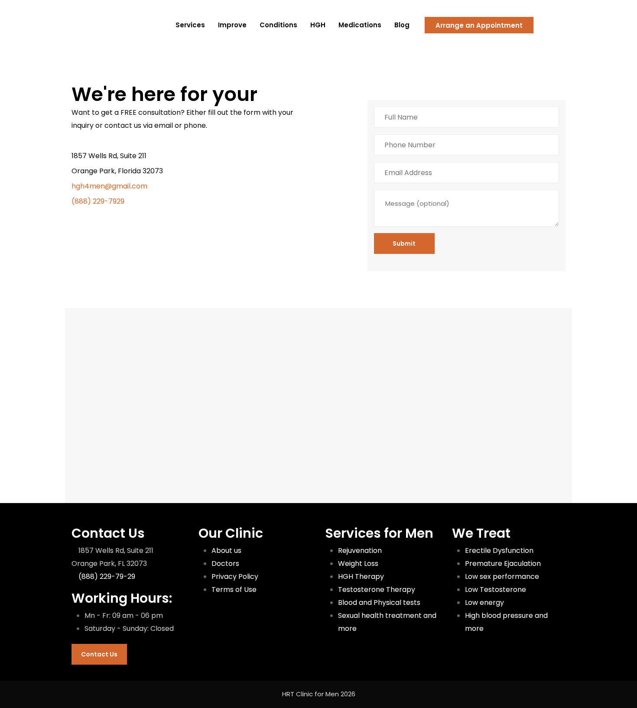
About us (226, 550)
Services (190, 24)
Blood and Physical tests (379, 602)
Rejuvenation (360, 550)
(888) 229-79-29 (106, 576)
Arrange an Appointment (479, 25)
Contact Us (99, 654)
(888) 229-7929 (98, 201)
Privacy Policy (234, 576)
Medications (359, 24)
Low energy (484, 602)
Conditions (278, 24)
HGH (317, 24)
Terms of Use (234, 589)
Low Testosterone (495, 589)
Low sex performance (502, 576)
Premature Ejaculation (503, 563)
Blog (402, 24)
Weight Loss (358, 563)
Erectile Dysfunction (499, 550)
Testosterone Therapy (376, 589)
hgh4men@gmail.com (109, 186)
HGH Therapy (361, 576)
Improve (232, 24)
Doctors (225, 563)
